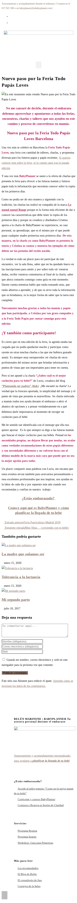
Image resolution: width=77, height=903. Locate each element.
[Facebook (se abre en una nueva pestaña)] (11, 16)
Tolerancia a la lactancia (21, 577)
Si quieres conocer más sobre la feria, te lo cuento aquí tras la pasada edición (36, 162)
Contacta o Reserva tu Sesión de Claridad (41, 805)
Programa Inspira (27, 836)
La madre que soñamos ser (23, 554)
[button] (38, 65)
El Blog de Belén (27, 874)
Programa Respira (27, 830)
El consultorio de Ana (30, 880)
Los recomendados (28, 868)
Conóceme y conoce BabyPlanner (36, 799)
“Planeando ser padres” (16, 386)
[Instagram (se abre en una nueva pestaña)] (11, 23)
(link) (35, 386)
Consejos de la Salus (29, 886)
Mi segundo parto (16, 600)
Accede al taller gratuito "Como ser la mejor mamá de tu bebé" (43, 791)
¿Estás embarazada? (38, 498)
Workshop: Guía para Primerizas (35, 842)
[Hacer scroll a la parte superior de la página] (4, 895)
